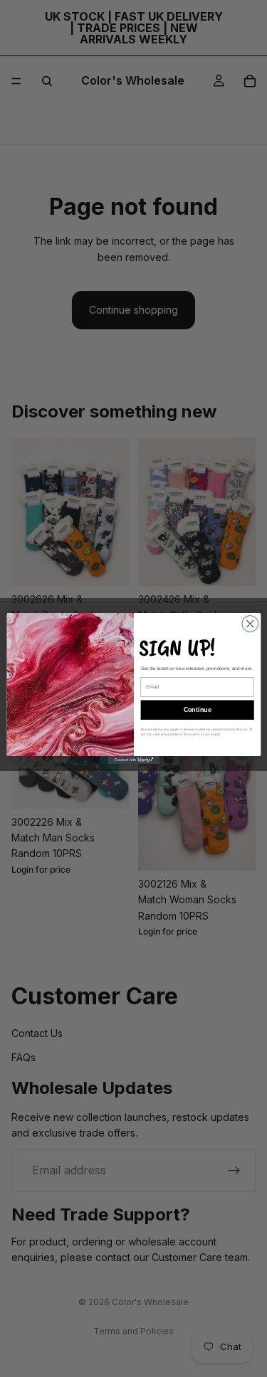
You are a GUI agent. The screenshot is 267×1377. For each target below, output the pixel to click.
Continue (197, 709)
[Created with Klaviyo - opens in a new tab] (133, 760)
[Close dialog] (249, 624)
